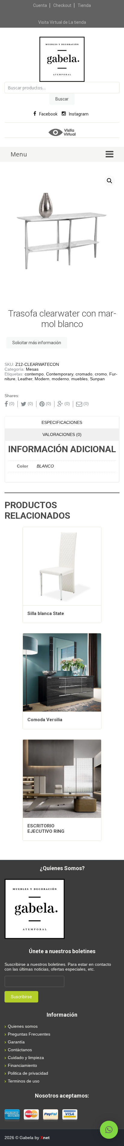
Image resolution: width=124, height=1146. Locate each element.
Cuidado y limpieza (26, 1057)
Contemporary (59, 374)
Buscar (62, 99)
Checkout (62, 5)
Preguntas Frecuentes (29, 1034)
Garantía (16, 1041)
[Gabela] (62, 59)
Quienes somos (23, 1026)
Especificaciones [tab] (62, 422)
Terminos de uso (23, 1081)
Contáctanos (20, 1049)
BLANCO (45, 466)
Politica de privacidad (28, 1073)
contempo (34, 374)
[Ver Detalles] (62, 566)
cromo (101, 374)
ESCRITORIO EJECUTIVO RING (45, 828)
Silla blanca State (45, 613)
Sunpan (97, 378)
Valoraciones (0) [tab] (62, 434)
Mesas (32, 369)
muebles (79, 378)
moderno (60, 378)
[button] (109, 180)
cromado (84, 374)
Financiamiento (22, 1065)
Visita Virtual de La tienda (62, 22)
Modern (42, 378)
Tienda (84, 5)
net (45, 1137)
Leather (25, 378)
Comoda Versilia (44, 719)
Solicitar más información (36, 342)
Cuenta (40, 5)
